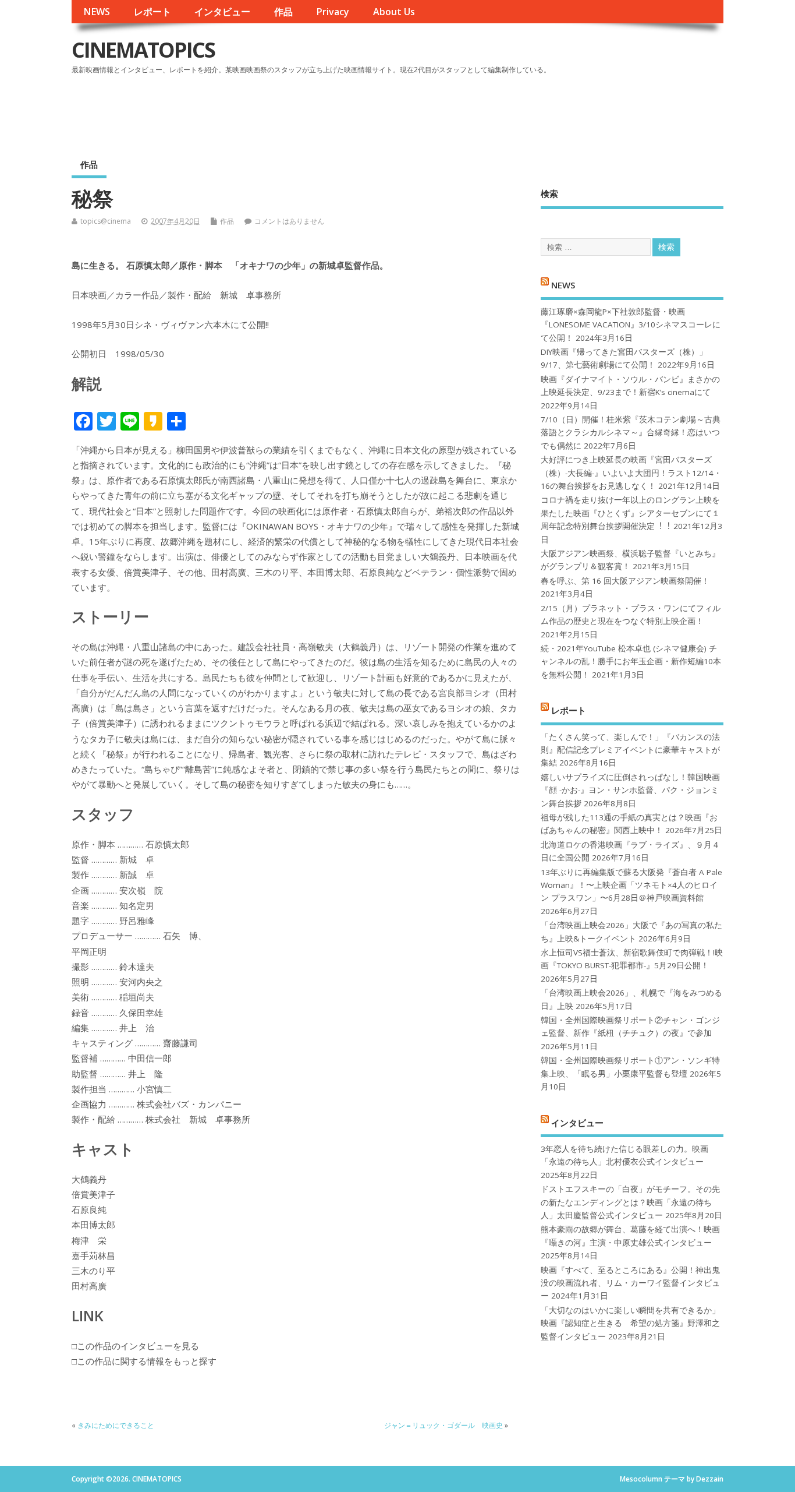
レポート (152, 11)
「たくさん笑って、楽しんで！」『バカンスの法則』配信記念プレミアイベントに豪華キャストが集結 (630, 750)
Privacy (332, 11)
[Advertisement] (502, 110)
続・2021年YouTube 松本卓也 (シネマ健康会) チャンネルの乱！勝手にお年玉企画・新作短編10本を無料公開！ (631, 661)
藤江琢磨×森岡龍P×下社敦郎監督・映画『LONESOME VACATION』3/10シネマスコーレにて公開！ (631, 324)
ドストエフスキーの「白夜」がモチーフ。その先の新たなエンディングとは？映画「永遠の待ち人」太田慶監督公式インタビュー (630, 1202)
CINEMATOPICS (143, 50)
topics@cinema (105, 221)
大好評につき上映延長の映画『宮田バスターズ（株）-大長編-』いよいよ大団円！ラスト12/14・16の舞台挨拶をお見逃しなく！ (631, 472)
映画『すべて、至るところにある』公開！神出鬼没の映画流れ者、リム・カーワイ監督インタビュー (630, 1283)
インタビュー (222, 11)
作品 (283, 11)
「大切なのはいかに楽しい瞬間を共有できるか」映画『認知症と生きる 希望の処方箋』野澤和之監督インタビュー (630, 1323)
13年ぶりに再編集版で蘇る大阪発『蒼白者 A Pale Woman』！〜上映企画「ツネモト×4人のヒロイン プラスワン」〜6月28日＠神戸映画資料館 (631, 885)
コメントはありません (289, 221)
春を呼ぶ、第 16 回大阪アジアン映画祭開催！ (625, 581)
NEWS (96, 11)
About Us (394, 11)
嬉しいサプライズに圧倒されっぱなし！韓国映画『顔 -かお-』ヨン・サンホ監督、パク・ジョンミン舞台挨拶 (630, 790)
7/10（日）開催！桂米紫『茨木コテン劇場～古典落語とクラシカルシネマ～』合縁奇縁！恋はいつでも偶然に (631, 432)
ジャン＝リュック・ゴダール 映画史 (443, 1425)
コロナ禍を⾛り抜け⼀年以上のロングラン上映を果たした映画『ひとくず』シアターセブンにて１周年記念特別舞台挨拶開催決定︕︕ (630, 513)
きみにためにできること (115, 1425)
